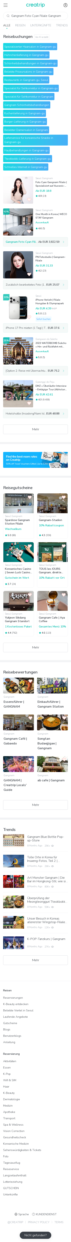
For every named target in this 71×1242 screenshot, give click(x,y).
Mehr (35, 429)
